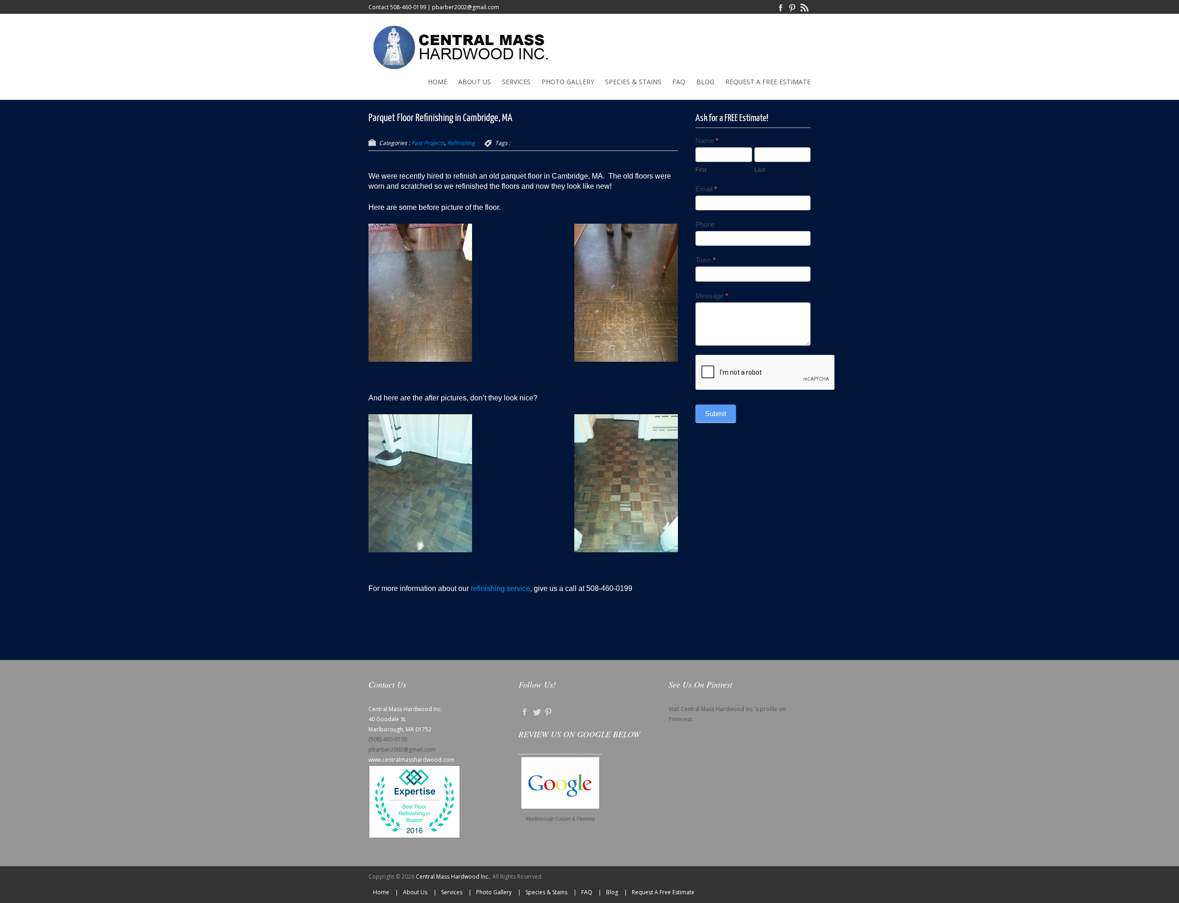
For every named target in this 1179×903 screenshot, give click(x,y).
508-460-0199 (408, 7)
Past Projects (427, 143)
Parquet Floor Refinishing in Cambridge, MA (440, 118)
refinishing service (500, 588)
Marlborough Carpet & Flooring (560, 819)
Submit (715, 413)
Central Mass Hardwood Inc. (453, 876)
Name (706, 141)
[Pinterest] (793, 7)
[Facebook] (781, 7)
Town (705, 260)
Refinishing (461, 143)
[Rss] (805, 7)
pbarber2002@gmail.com (465, 7)
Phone (705, 224)
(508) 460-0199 (387, 739)
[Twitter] (537, 711)
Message (711, 296)
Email (706, 189)
